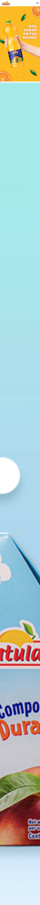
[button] (20, 531)
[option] (20, 43)
